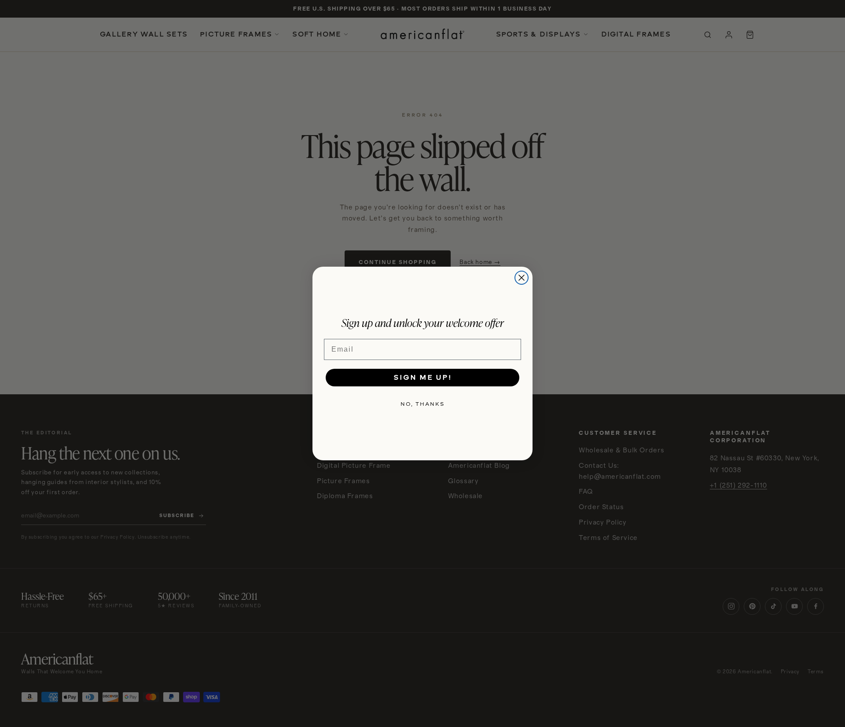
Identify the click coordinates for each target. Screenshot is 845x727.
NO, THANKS (422, 404)
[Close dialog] (521, 277)
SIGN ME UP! (422, 377)
